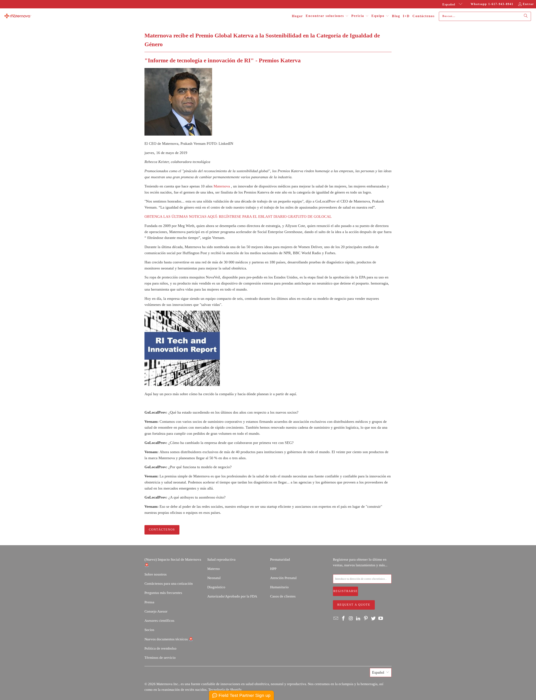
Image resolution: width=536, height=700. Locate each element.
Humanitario (279, 587)
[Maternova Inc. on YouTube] (381, 618)
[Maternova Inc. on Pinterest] (366, 618)
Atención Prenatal (283, 578)
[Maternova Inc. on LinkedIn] (358, 618)
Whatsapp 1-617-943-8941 (492, 4)
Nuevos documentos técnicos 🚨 (168, 639)
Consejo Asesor (156, 611)
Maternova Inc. (167, 684)
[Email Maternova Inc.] (336, 618)
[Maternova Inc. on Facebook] (343, 618)
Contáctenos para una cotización (168, 584)
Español (449, 4)
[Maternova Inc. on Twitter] (373, 618)
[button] (327, 16)
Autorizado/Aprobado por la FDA (232, 596)
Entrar (528, 4)
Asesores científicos (159, 621)
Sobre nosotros (155, 574)
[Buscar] (526, 16)
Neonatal (214, 578)
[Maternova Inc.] (17, 16)
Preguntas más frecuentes (163, 593)
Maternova (222, 186)
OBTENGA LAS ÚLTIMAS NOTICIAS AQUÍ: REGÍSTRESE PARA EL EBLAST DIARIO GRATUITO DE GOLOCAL (238, 216)
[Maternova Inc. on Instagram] (351, 618)
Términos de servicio (160, 658)
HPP (273, 569)
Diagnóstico (216, 587)
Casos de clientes (283, 596)
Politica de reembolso (160, 648)
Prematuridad (280, 560)
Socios (149, 630)
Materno (213, 569)
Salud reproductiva (221, 560)
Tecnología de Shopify (225, 690)
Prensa (149, 602)
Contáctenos (162, 529)
